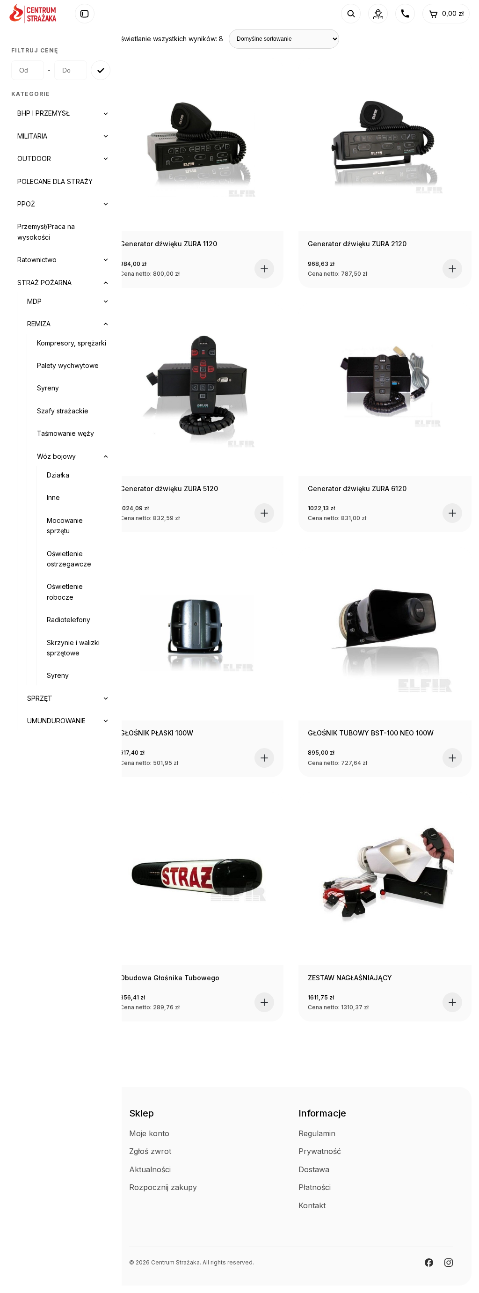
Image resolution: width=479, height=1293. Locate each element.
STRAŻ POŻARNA (44, 283)
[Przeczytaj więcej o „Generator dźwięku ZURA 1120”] (264, 269)
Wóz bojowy (56, 456)
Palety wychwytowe (68, 365)
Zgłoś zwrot (150, 1151)
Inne (53, 497)
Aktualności (150, 1169)
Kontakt (312, 1205)
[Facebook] (429, 1262)
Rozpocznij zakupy (163, 1187)
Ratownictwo (37, 260)
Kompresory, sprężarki (71, 343)
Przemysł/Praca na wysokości (46, 231)
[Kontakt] (405, 13)
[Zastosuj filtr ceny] (100, 70)
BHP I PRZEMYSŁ (43, 113)
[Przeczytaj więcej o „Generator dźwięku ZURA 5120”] (264, 513)
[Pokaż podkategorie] (105, 113)
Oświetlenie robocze (65, 591)
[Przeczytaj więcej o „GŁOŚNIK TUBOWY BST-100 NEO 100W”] (452, 758)
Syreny (48, 388)
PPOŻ (26, 204)
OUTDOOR (34, 158)
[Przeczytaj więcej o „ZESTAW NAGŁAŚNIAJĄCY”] (452, 1002)
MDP (34, 301)
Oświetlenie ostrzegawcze (69, 559)
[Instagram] (448, 1262)
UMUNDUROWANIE (56, 721)
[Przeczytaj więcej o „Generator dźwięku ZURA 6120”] (452, 513)
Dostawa (313, 1169)
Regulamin (316, 1133)
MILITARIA (32, 136)
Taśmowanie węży (65, 433)
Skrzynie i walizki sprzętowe (73, 648)
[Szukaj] (351, 13)
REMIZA (39, 324)
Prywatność (319, 1151)
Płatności (314, 1187)
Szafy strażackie (62, 411)
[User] (378, 13)
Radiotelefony (68, 620)
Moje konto (149, 1133)
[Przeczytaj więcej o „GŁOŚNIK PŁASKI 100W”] (264, 758)
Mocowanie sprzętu (65, 525)
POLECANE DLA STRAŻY (55, 181)
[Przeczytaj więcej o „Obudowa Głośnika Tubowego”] (264, 1002)
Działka (58, 475)
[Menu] (84, 13)
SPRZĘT (39, 698)
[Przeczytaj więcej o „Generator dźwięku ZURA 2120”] (452, 269)
